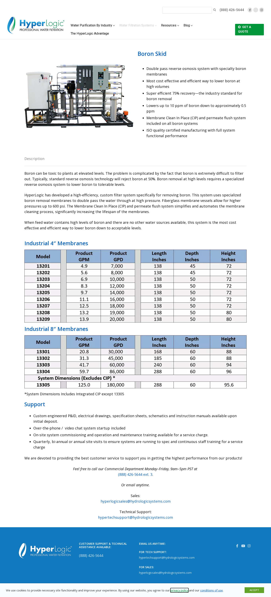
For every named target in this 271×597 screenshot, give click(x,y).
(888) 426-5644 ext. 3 (135, 474)
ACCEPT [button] (254, 590)
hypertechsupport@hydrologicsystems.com (135, 517)
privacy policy (179, 590)
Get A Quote (244, 29)
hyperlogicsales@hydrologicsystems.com (136, 501)
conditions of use (211, 590)
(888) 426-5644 (232, 10)
